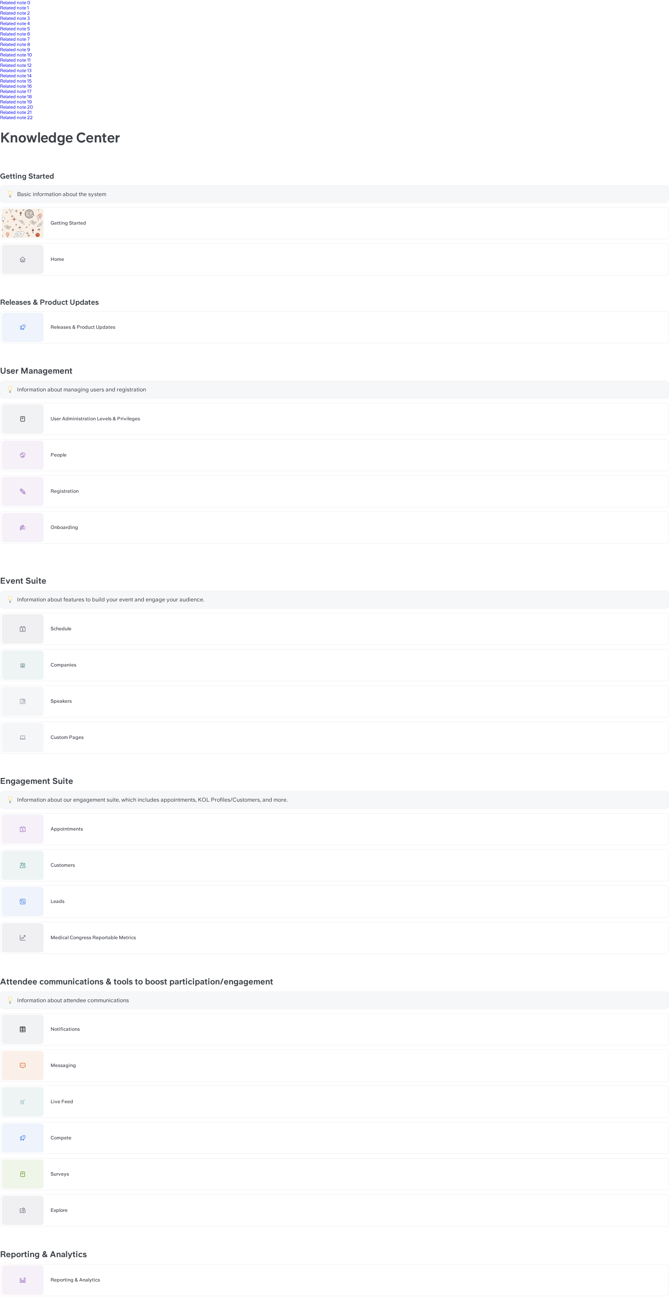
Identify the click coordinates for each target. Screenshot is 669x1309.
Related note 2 (15, 13)
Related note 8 (15, 44)
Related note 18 (16, 96)
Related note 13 (16, 70)
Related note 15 (16, 81)
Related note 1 (14, 7)
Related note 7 (15, 39)
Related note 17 (15, 91)
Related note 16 (16, 86)
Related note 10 (16, 54)
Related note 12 (16, 65)
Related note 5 (15, 28)
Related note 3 (15, 18)
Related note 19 (16, 101)
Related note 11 (15, 60)
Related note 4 (15, 23)
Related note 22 (16, 117)
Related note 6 (15, 34)
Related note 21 (16, 112)
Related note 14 (16, 75)
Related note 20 (16, 107)
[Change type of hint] (10, 194)
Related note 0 (15, 2)
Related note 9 (15, 49)
